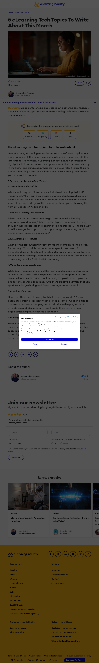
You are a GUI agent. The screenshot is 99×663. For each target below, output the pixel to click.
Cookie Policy (72, 317)
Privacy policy (60, 317)
